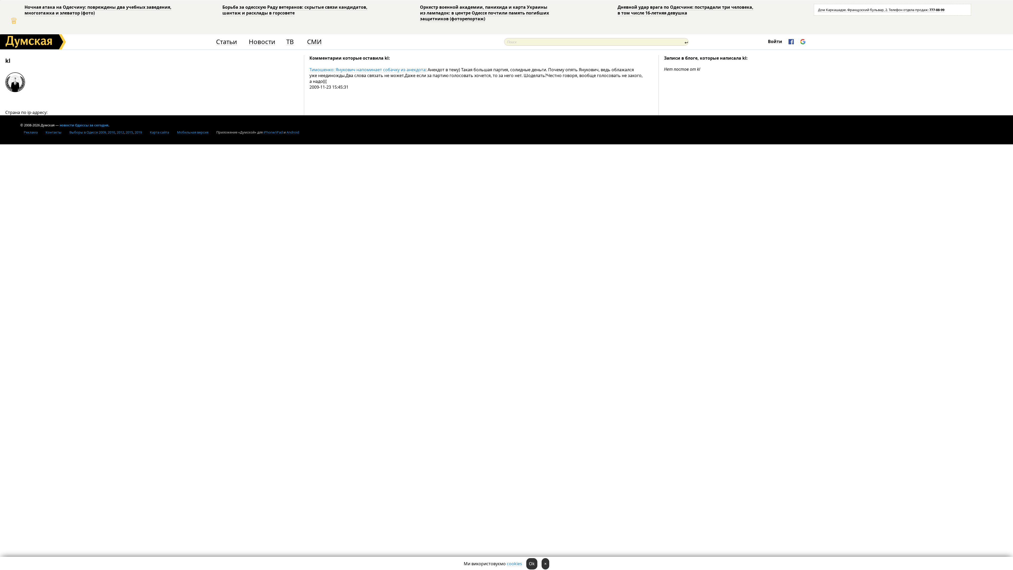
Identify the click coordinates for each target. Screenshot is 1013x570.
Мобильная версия (192, 132)
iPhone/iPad (273, 132)
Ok (532, 564)
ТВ (290, 42)
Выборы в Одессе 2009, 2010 (92, 132)
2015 (129, 132)
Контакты (53, 132)
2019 (138, 132)
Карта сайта (159, 132)
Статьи (226, 42)
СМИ (314, 42)
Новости (262, 42)
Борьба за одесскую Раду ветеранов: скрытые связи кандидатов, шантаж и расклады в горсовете (294, 10)
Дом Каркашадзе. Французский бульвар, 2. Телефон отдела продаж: (881, 9)
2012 (120, 132)
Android (292, 132)
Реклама (31, 132)
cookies (514, 564)
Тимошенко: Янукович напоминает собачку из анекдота (367, 70)
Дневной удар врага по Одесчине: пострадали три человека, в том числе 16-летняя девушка (685, 10)
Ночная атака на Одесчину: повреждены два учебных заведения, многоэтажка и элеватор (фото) (98, 10)
